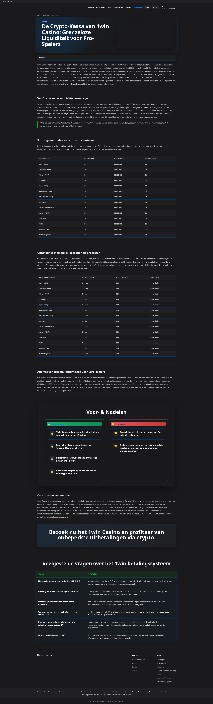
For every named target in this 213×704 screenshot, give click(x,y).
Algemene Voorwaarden (165, 678)
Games (128, 7)
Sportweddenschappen (96, 7)
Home (39, 15)
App (109, 7)
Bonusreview (118, 7)
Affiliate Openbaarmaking (166, 670)
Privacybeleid (161, 663)
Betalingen (137, 7)
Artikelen (46, 15)
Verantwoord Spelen (164, 681)
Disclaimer (160, 667)
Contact (159, 674)
